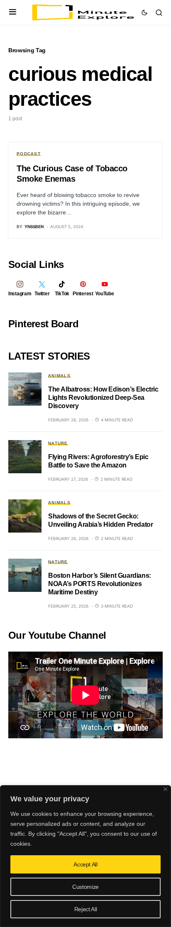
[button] (12, 12)
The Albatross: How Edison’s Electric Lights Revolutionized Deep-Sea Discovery (103, 397)
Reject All (85, 909)
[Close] (165, 789)
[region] (85, 856)
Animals (59, 375)
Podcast (29, 153)
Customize (85, 886)
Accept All (85, 864)
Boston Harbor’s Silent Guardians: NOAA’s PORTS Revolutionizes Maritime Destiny (99, 584)
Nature (58, 443)
